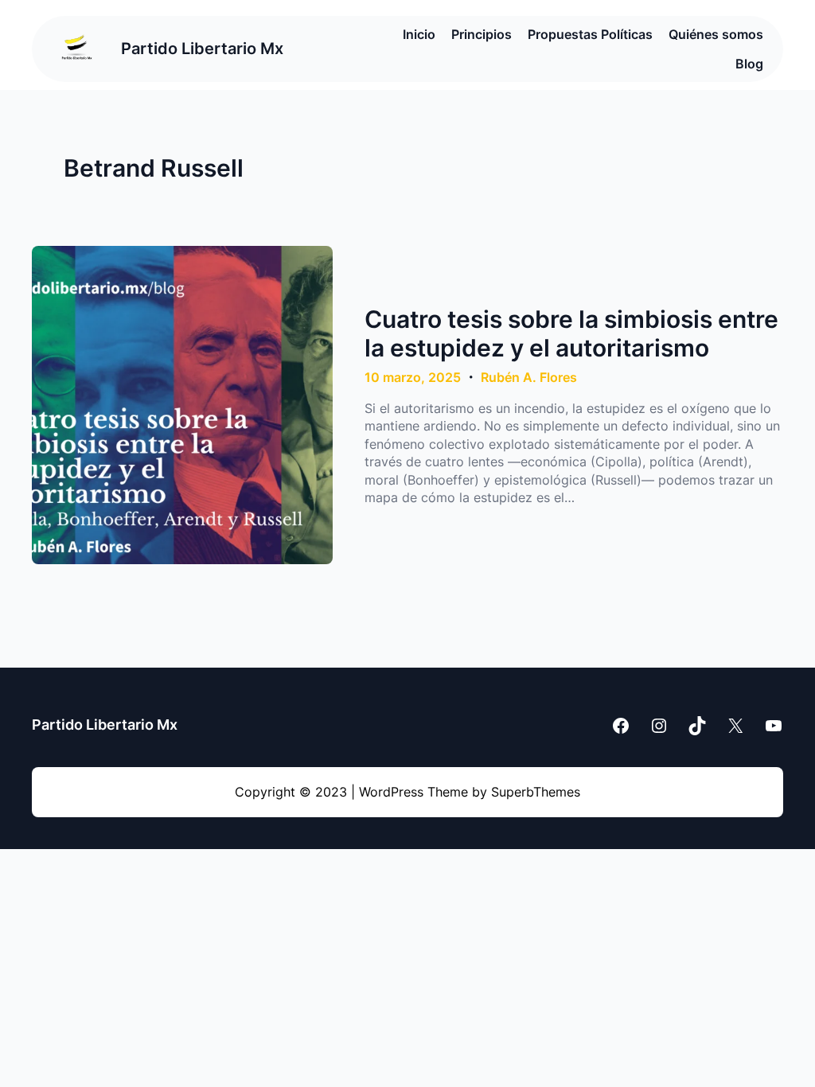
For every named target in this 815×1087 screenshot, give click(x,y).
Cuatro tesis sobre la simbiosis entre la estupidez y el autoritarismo (571, 333)
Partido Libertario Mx (202, 48)
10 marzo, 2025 (413, 377)
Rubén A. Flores (529, 377)
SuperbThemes (535, 792)
